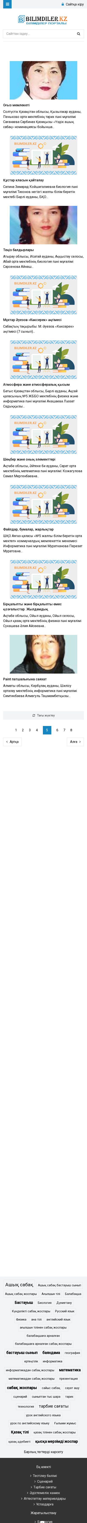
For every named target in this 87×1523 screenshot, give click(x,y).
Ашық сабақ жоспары (21, 1294)
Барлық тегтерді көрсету (43, 1452)
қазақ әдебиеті (19, 1442)
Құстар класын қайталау (23, 180)
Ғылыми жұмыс (65, 1423)
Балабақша (73, 1294)
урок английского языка (43, 1415)
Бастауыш (24, 1302)
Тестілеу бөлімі (45, 1476)
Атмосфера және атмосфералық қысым (36, 385)
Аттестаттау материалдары (45, 1499)
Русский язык (64, 1311)
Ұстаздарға (44, 1504)
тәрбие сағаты (54, 1406)
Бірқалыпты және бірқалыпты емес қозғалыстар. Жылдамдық (32, 606)
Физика (21, 1319)
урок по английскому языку (29, 1423)
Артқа (14, 742)
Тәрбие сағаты (45, 1487)
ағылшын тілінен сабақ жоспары (43, 1327)
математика (70, 1370)
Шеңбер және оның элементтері (29, 459)
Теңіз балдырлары (18, 250)
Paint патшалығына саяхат (25, 679)
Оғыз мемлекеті (16, 105)
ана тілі (36, 1319)
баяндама (51, 1353)
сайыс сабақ (51, 1388)
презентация (68, 1379)
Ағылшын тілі (51, 1294)
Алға (73, 742)
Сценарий (45, 1481)
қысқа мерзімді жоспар (56, 1441)
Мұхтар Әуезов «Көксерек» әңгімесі (32, 320)
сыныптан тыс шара (46, 1397)
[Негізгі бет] (43, 19)
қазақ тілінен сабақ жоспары (55, 1432)
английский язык (58, 1319)
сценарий (20, 1397)
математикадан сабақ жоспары (31, 1379)
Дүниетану (64, 1303)
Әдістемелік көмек (45, 1493)
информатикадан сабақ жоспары (30, 1370)
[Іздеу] (78, 34)
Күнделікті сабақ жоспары (31, 1311)
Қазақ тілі (20, 1432)
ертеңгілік (31, 1361)
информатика (52, 1361)
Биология (45, 1303)
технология (26, 1406)
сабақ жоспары (22, 1387)
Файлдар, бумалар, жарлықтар (28, 529)
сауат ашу (72, 1388)
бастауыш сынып (22, 1353)
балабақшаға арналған (43, 1336)
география (72, 1353)
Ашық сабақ (19, 1284)
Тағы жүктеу (46, 715)
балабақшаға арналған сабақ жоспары (43, 1344)
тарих (69, 1397)
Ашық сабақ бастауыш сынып (59, 1285)
